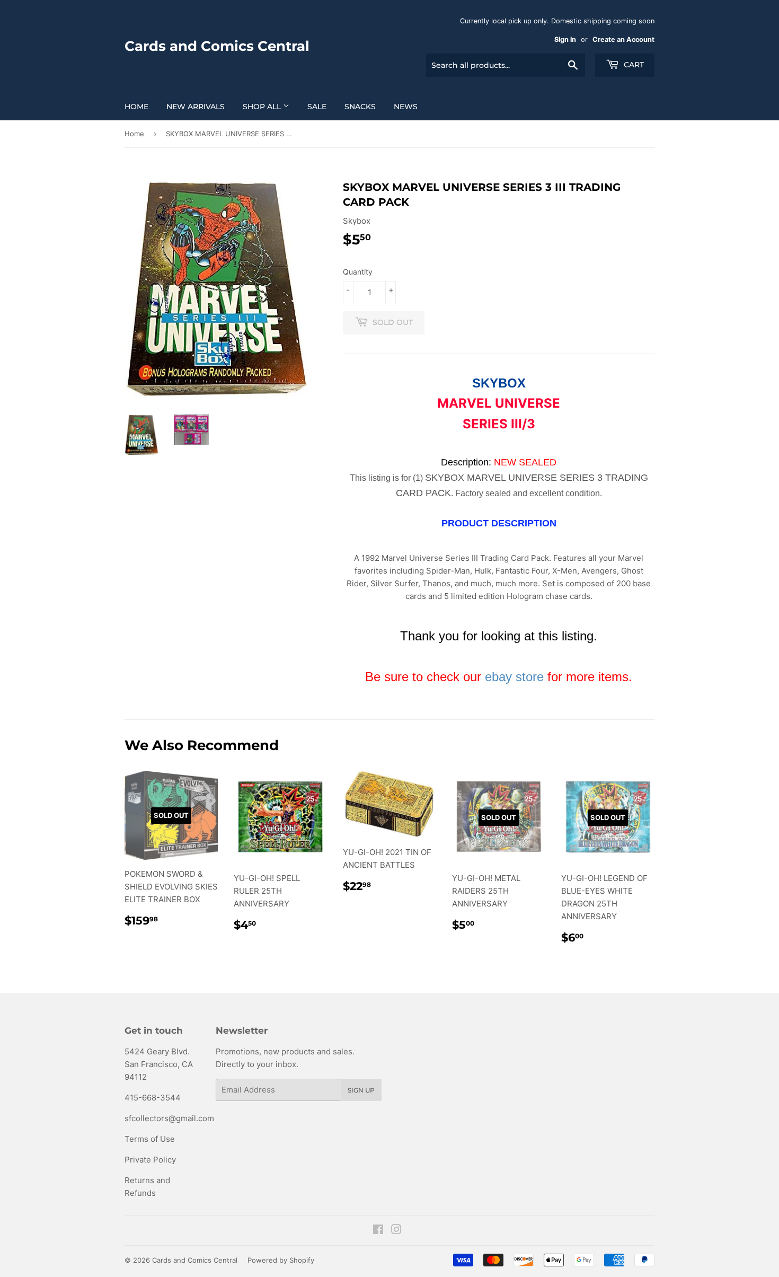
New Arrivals (195, 106)
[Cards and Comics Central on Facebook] (378, 1231)
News (406, 106)
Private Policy (150, 1160)
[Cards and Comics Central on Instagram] (396, 1231)
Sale (316, 106)
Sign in (565, 39)
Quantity (358, 271)
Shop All (263, 106)
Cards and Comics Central (217, 46)
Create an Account (623, 39)
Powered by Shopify (280, 1260)
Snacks (360, 106)
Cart (633, 64)
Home (136, 106)
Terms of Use (150, 1139)
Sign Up (361, 1090)
